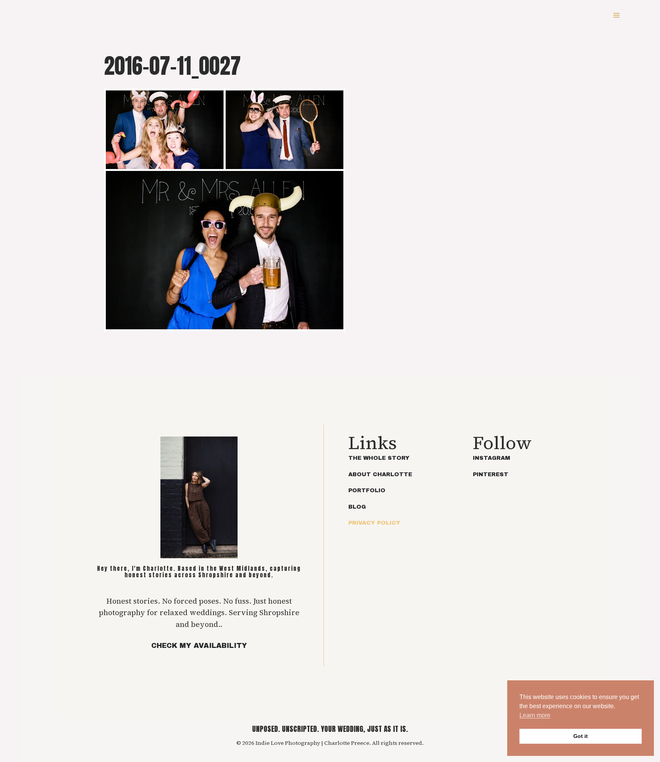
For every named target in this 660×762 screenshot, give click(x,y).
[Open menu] (616, 15)
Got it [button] (580, 736)
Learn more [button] (534, 715)
